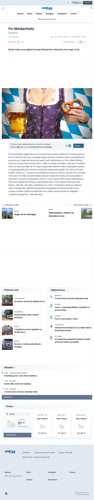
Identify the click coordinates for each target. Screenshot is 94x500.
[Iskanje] (91, 8)
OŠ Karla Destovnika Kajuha (18, 373)
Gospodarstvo (18, 311)
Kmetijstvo (58, 295)
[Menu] (3, 8)
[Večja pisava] (84, 42)
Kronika (16, 326)
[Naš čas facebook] (6, 493)
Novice (16, 211)
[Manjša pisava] (77, 42)
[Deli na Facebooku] (18, 42)
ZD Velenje (58, 336)
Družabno (58, 304)
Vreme (9, 406)
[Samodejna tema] (68, 3)
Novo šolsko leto (19, 298)
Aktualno (8, 367)
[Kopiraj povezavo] (22, 42)
